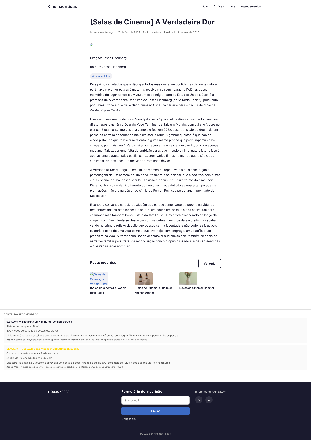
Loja (232, 6)
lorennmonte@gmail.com (211, 391)
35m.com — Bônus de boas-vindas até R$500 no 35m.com (42, 348)
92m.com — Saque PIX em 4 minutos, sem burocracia (39, 321)
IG (199, 399)
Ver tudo (210, 263)
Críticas (219, 6)
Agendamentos (251, 6)
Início (204, 6)
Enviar (155, 411)
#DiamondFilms (101, 76)
